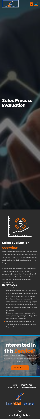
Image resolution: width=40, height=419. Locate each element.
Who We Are (26, 385)
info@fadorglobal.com (20, 415)
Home (14, 385)
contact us (17, 368)
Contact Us (13, 388)
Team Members (29, 388)
